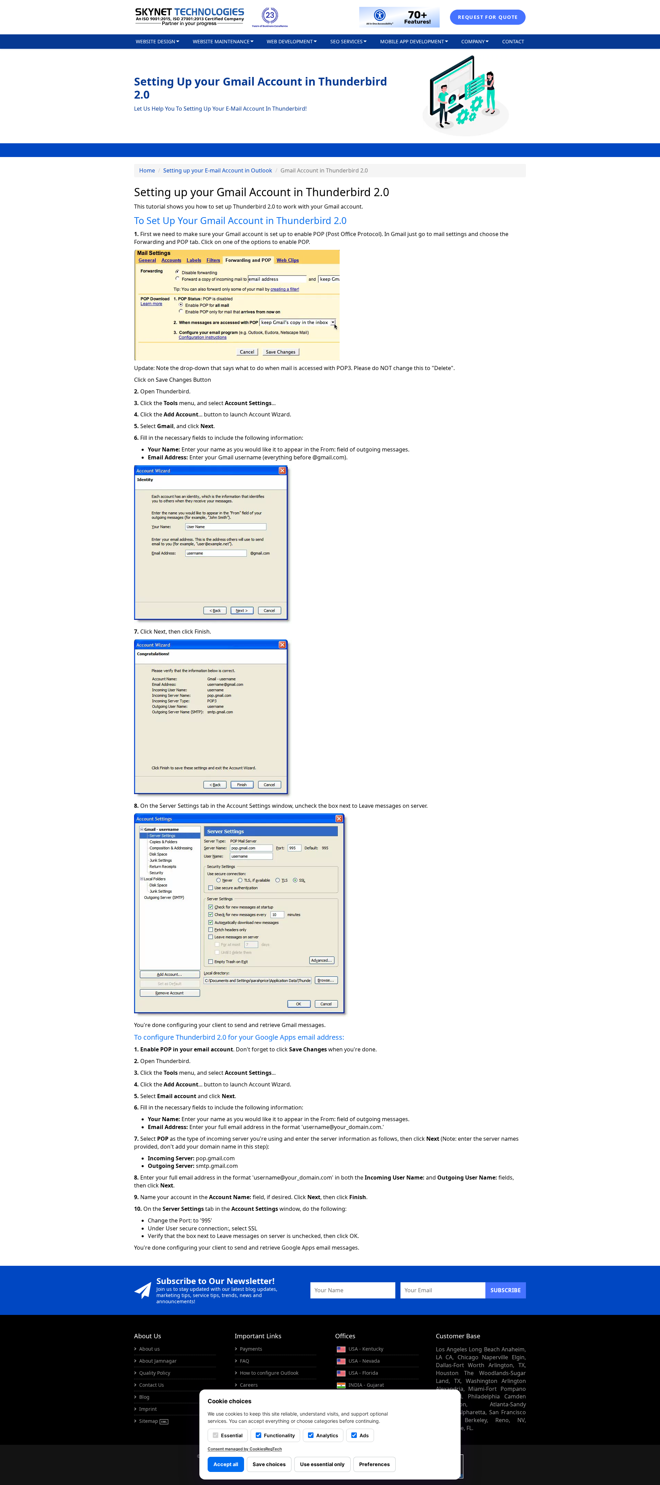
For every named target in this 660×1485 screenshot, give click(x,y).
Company (473, 41)
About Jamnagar (158, 1361)
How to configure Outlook (269, 1373)
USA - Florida (362, 1373)
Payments (251, 1349)
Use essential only (322, 1464)
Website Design (155, 41)
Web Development (290, 41)
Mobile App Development (412, 41)
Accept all (225, 1464)
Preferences (374, 1464)
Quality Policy (154, 1373)
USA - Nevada (363, 1361)
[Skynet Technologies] (189, 17)
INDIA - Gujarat (365, 1385)
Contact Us (151, 1385)
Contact (513, 41)
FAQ (244, 1361)
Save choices (269, 1464)
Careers (249, 1385)
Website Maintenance (221, 41)
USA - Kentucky (365, 1349)
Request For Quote (488, 17)
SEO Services (346, 41)
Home (147, 170)
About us (149, 1349)
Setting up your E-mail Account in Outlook (217, 170)
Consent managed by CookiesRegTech (245, 1449)
